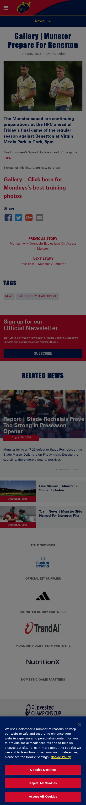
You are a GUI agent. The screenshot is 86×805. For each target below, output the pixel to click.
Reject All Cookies (43, 783)
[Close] (79, 724)
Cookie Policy (61, 757)
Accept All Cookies (43, 796)
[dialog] (43, 760)
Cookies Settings (43, 769)
